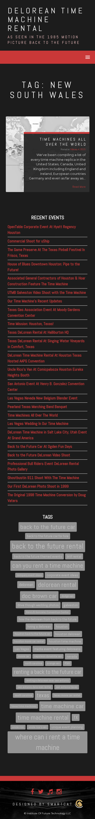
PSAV (67, 663)
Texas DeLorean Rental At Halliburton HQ (38, 332)
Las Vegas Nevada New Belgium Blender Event (43, 398)
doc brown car (39, 596)
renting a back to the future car (47, 672)
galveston (71, 605)
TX (75, 717)
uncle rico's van (38, 727)
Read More (79, 187)
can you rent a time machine (47, 565)
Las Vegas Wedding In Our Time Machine (38, 423)
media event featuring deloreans (57, 649)
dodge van (67, 596)
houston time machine (65, 641)
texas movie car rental (67, 695)
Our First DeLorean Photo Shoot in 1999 (38, 486)
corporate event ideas (62, 575)
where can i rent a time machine (47, 742)
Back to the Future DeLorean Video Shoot (39, 455)
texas (43, 695)
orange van (53, 663)
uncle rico (18, 727)
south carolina (23, 695)
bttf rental (74, 556)
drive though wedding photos (38, 605)
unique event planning (67, 727)
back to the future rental (47, 546)
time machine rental (43, 717)
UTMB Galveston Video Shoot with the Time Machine (47, 292)
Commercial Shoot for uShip (28, 241)
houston (62, 626)
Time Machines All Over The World (33, 415)
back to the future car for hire (47, 536)
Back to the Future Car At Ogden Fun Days (40, 446)
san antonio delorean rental (34, 687)
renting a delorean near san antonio (47, 680)
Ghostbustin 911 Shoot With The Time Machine (43, 477)
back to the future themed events (38, 556)
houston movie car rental (29, 641)
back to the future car (47, 527)
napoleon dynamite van (48, 656)
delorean (26, 584)
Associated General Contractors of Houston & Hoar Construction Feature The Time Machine (46, 281)
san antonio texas (66, 687)
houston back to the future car (32, 634)
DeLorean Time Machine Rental (46, 19)
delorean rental (57, 585)
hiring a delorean (39, 626)
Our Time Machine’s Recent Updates (35, 301)
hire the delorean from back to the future (48, 619)
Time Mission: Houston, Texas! (30, 323)
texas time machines (23, 706)
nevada (72, 656)
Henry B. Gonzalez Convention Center (47, 612)
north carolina (33, 663)
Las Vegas (22, 649)
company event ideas (29, 575)
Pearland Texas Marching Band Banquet (37, 406)
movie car (23, 656)
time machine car (62, 706)
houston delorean (67, 634)
